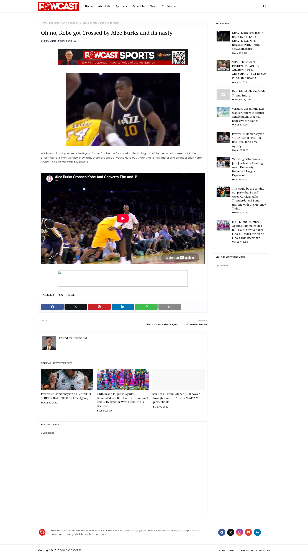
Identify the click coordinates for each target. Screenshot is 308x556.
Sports (71, 295)
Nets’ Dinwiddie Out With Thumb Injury (248, 93)
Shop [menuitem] (153, 6)
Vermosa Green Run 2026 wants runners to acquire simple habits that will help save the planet (248, 114)
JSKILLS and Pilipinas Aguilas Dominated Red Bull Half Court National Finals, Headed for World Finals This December (122, 400)
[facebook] (221, 532)
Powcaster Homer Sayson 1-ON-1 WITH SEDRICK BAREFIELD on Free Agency (66, 396)
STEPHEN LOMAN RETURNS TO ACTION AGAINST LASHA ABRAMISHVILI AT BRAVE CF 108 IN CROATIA (249, 70)
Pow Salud (50, 41)
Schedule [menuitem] (139, 6)
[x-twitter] (230, 532)
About (233, 550)
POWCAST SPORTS (70, 550)
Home (44, 22)
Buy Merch (247, 550)
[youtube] (248, 532)
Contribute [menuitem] (169, 6)
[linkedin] (257, 532)
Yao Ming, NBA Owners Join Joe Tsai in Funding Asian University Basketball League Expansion (247, 167)
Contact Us (263, 550)
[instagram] (239, 532)
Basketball (55, 22)
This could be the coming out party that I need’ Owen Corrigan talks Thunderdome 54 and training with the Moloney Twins (249, 198)
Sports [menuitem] (119, 6)
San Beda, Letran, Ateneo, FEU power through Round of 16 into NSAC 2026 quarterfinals (176, 398)
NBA (61, 295)
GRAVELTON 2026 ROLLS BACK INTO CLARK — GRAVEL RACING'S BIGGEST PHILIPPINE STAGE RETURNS (247, 41)
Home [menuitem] (89, 6)
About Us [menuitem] (104, 6)
